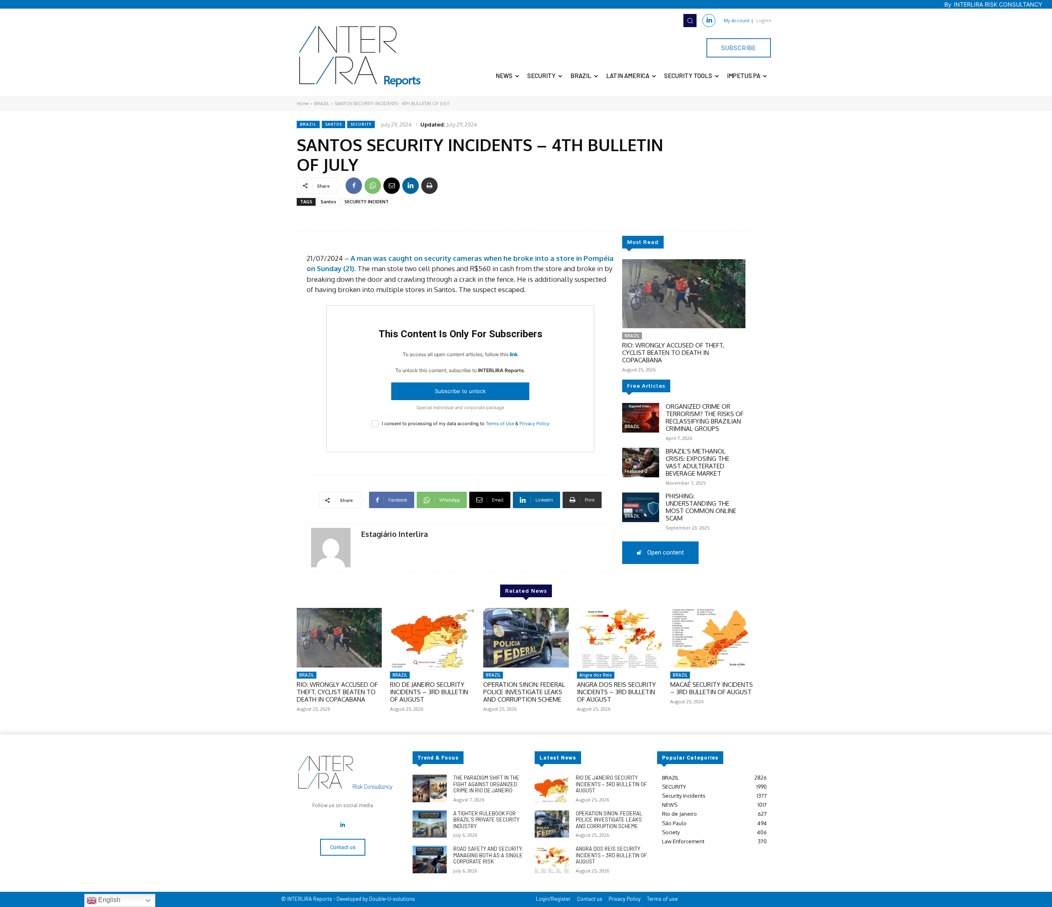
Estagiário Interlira (394, 534)
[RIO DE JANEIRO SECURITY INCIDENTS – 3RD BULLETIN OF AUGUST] (432, 638)
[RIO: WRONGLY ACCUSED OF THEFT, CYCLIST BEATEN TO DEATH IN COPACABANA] (683, 293)
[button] (690, 20)
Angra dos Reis (595, 675)
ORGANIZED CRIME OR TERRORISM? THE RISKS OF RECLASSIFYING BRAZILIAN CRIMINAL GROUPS (704, 418)
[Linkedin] (708, 20)
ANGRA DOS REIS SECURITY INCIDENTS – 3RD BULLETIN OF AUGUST (616, 692)
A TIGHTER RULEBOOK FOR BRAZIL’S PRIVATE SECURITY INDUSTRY (486, 819)
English (108, 899)
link (514, 354)
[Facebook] (354, 185)
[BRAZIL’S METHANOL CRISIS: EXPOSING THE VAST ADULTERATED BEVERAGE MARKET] (640, 462)
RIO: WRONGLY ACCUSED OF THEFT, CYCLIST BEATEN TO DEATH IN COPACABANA (673, 352)
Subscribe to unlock (460, 391)
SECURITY (361, 124)
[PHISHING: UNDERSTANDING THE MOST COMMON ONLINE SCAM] (640, 507)
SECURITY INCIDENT (366, 202)
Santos (333, 124)
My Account (737, 20)
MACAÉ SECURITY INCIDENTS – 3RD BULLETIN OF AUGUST (711, 688)
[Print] (429, 185)
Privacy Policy (534, 423)
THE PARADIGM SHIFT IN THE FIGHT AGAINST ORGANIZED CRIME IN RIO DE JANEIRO (486, 784)
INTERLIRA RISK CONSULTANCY (998, 4)
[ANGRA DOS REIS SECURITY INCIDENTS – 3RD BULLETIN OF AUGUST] (619, 638)
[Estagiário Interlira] (331, 547)
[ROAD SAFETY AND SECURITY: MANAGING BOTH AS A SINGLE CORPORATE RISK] (430, 859)
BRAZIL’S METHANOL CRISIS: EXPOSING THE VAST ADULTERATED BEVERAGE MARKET (697, 462)
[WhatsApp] (373, 185)
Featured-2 (636, 471)
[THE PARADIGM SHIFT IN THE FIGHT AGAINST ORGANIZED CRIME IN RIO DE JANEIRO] (430, 788)
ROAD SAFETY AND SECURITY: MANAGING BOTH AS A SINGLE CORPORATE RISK (488, 855)
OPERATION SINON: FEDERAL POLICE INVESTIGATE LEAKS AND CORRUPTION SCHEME (524, 692)
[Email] (391, 185)
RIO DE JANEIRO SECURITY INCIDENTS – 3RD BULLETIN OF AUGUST (429, 692)
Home (303, 103)
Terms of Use (500, 423)
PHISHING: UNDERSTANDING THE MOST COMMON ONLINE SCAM (701, 507)
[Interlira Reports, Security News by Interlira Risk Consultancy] (360, 56)
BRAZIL (322, 103)
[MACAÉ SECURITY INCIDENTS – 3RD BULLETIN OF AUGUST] (712, 638)
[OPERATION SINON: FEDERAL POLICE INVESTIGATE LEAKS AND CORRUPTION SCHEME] (525, 638)
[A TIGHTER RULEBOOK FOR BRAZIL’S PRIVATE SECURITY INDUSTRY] (430, 824)
